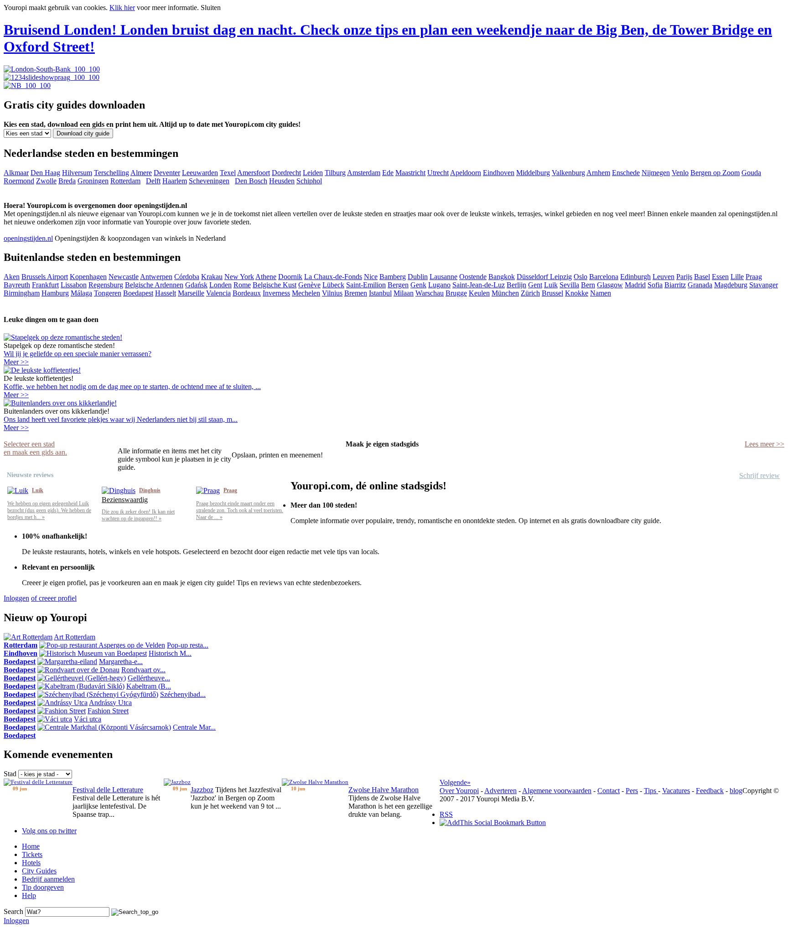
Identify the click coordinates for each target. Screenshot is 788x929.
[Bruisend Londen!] (52, 69)
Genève (309, 285)
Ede (388, 172)
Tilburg (335, 172)
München (505, 293)
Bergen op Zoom (715, 172)
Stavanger (763, 285)
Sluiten (211, 7)
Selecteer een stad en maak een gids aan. (35, 448)
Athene (265, 276)
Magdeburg (730, 285)
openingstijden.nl (28, 238)
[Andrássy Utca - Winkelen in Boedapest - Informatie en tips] (62, 702)
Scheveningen (209, 181)
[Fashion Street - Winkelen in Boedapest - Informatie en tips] (61, 711)
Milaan (404, 293)
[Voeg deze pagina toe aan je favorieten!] (493, 822)
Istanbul (380, 293)
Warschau (429, 293)
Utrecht (438, 172)
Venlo (680, 172)
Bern (588, 285)
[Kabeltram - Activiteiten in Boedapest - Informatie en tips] (80, 686)
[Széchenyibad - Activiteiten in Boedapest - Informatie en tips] (97, 694)
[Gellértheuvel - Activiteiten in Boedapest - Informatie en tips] (81, 678)
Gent (535, 285)
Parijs (684, 276)
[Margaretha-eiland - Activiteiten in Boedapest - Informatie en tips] (67, 661)
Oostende (473, 276)
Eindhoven (498, 172)
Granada (700, 285)
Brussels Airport (44, 276)
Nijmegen (656, 172)
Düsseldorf (533, 276)
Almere (141, 172)
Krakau (212, 276)
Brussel (552, 293)
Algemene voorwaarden (556, 790)
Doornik (290, 276)
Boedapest (138, 293)
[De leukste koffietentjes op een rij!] (42, 370)
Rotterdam (125, 181)
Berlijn (516, 285)
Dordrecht (286, 172)
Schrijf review (759, 475)
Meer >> (16, 362)
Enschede (626, 172)
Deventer (167, 172)
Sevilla (569, 285)
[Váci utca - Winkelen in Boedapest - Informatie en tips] (54, 719)
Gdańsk (196, 285)
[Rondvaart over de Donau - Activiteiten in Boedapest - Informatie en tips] (78, 670)
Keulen (479, 293)
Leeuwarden (200, 172)
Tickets (32, 854)
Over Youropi (459, 790)
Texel (228, 172)
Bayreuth (17, 285)
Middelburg (533, 172)
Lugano (439, 285)
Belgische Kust (274, 285)
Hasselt (165, 293)
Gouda (751, 172)
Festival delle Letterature (108, 790)
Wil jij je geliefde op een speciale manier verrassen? (77, 354)
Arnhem (598, 172)
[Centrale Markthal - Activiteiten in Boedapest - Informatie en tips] (104, 727)
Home (31, 846)
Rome (242, 285)
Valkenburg (568, 172)
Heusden (282, 181)
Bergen (398, 285)
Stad (10, 774)
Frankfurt (45, 285)
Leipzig (561, 276)
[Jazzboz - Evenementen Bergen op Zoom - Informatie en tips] (177, 781)
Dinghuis (150, 490)
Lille (737, 276)
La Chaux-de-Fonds (333, 276)
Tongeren (107, 293)
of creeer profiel (54, 598)
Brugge (456, 293)
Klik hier (122, 7)
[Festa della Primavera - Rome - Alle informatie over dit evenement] (38, 781)
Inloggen (16, 598)
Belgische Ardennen (154, 285)
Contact (608, 790)
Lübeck (333, 285)
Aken (12, 276)
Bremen (355, 293)
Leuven (663, 276)
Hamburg (55, 293)
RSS (446, 814)
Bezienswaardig (125, 499)
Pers (632, 790)
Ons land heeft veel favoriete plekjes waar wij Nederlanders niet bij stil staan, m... (121, 419)
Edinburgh (635, 276)
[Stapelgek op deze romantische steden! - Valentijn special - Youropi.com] (63, 337)
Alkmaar (16, 172)
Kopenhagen (88, 276)
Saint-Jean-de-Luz (478, 285)
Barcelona (603, 276)
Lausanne (443, 276)
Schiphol (309, 181)
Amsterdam (363, 172)
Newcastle (124, 276)
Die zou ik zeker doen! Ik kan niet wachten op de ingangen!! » (138, 515)
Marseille (191, 293)
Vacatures (676, 790)
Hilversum (77, 172)
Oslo (580, 276)
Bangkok (501, 276)
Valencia (218, 293)
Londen (220, 285)
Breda (67, 181)
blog (736, 790)
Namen (600, 293)
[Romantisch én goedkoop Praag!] (51, 77)
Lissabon (74, 285)
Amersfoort (253, 172)
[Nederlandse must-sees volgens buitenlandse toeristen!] (60, 403)
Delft (153, 181)
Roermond (19, 181)
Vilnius (332, 293)
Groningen (93, 181)
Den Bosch (251, 181)
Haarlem (174, 181)
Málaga (81, 293)
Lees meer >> (764, 444)
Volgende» (455, 782)
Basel (702, 276)
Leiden (313, 172)
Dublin (418, 276)
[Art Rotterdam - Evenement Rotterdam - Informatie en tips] (28, 637)
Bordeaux (247, 293)
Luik (551, 285)
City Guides (39, 871)
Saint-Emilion (366, 285)
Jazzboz (202, 790)
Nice (371, 276)
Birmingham (22, 293)
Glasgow (610, 285)
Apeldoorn (465, 172)
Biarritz (675, 285)
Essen (720, 276)
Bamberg (392, 276)
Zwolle (46, 181)
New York (239, 276)
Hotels (31, 863)
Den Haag (45, 172)
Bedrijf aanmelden (48, 879)
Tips (651, 790)
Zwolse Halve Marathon (383, 790)
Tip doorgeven (43, 887)
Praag (754, 276)
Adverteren (500, 790)
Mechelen (306, 293)
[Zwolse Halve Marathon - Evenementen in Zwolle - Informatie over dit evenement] (315, 781)
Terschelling (111, 172)
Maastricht (410, 172)
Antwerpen (156, 276)
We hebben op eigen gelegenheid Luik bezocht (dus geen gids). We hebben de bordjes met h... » (49, 510)
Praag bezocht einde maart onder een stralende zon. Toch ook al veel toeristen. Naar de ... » (239, 510)
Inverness (276, 293)
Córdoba (186, 276)
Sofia (655, 285)
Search (13, 911)
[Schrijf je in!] (27, 85)
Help (29, 895)
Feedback (710, 790)
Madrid (635, 285)
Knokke (576, 293)
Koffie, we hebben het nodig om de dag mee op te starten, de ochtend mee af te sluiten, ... (132, 386)
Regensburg (105, 285)
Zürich (530, 293)
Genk (418, 285)
